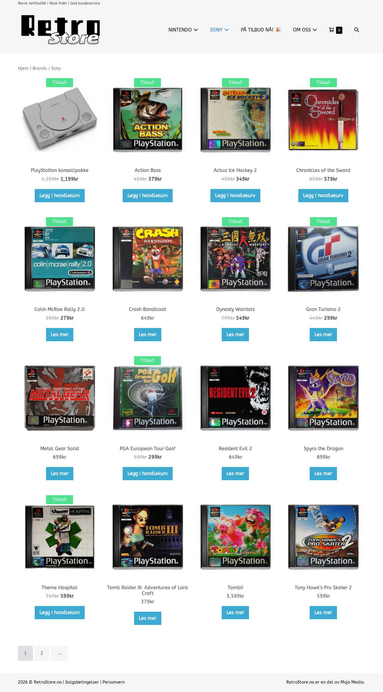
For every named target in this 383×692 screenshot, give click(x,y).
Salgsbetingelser (82, 682)
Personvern (114, 682)
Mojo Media (352, 682)
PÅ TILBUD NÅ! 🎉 (261, 30)
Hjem (23, 68)
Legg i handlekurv (59, 195)
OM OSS (302, 30)
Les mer (60, 334)
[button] (356, 30)
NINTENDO (180, 30)
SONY (217, 30)
